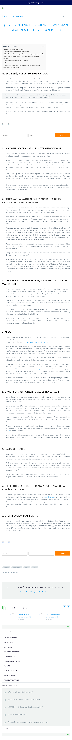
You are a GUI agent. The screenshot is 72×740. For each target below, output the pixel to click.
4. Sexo (6, 58)
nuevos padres (17, 567)
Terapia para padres (16, 16)
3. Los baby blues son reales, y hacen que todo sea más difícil (21, 56)
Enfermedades (9, 656)
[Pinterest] (8, 572)
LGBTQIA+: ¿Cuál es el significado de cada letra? (25, 707)
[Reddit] (17, 572)
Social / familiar (10, 675)
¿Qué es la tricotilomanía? (17, 714)
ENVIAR (62, 135)
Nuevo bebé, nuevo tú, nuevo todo (14, 49)
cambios (6, 567)
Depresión (8, 647)
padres (27, 567)
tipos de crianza (49, 497)
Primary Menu (68, 8)
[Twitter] (6, 572)
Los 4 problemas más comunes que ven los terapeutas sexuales (53, 617)
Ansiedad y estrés (11, 638)
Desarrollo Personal (12, 652)
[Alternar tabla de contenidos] (42, 46)
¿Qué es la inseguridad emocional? (20, 692)
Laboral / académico (12, 661)
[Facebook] (3, 572)
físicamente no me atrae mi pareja (28, 369)
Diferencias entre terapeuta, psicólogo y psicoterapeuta (28, 722)
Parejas (5, 16)
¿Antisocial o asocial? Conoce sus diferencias (24, 700)
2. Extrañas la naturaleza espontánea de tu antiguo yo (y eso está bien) (24, 54)
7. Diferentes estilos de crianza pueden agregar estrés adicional (22, 65)
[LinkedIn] (14, 572)
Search (68, 627)
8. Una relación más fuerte (11, 67)
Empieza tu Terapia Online (36, 3)
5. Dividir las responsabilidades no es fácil (16, 60)
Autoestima (8, 642)
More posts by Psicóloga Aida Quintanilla (33, 592)
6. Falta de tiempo (9, 63)
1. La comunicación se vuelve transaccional (16, 51)
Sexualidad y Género (12, 670)
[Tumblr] (11, 572)
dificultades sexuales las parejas (37, 342)
